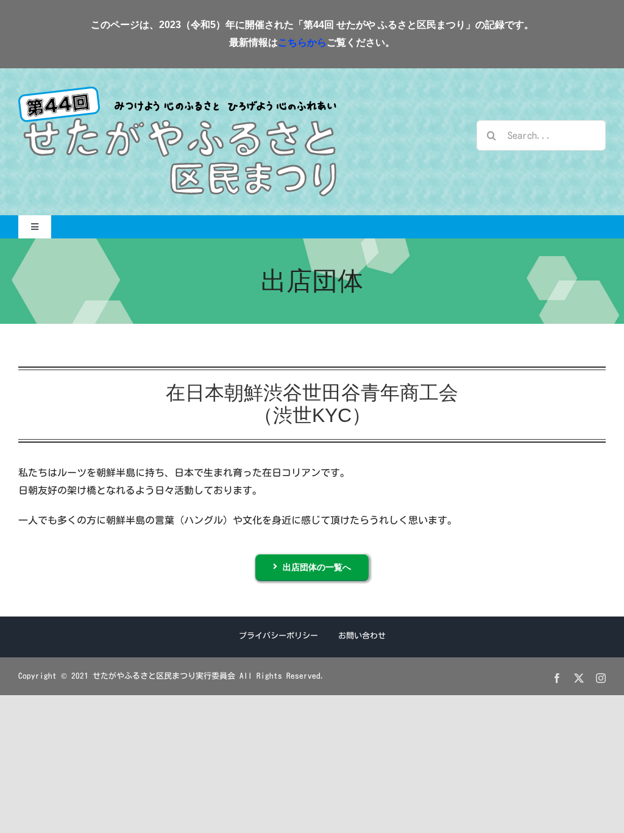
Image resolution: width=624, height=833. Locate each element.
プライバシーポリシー (278, 636)
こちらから (302, 42)
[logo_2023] (177, 91)
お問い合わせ (362, 636)
